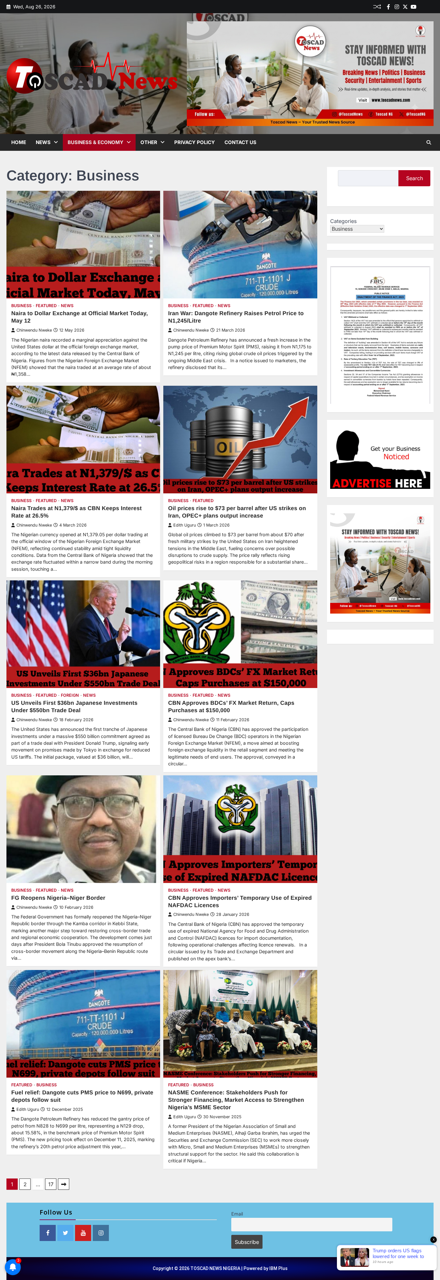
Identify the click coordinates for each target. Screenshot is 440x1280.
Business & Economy (95, 142)
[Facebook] (388, 7)
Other (148, 142)
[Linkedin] (430, 7)
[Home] (422, 7)
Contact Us (240, 142)
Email (237, 1214)
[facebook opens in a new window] (48, 1233)
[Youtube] (413, 7)
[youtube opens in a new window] (83, 1233)
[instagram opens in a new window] (101, 1233)
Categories (343, 221)
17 (50, 1184)
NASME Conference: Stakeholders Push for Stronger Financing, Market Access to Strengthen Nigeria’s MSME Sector (236, 1099)
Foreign (70, 695)
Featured (46, 305)
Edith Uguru (184, 525)
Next (63, 1184)
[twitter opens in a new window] (65, 1233)
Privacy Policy (194, 142)
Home (18, 142)
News (43, 142)
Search (414, 178)
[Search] (429, 142)
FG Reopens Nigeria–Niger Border (58, 898)
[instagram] (397, 7)
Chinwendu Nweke (34, 330)
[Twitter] (405, 7)
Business (21, 305)
